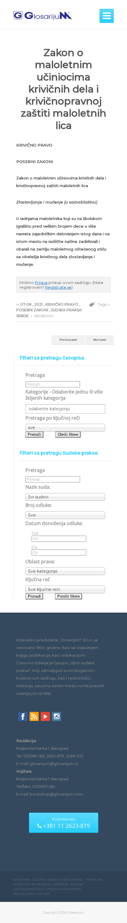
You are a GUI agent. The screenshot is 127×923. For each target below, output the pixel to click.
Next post (99, 339)
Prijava (41, 282)
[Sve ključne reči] (65, 589)
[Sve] (65, 515)
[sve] (65, 427)
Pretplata (93, 880)
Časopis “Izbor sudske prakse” (58, 880)
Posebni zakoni (32, 310)
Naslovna (21, 880)
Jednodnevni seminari (32, 884)
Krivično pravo (62, 304)
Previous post (68, 339)
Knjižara (61, 884)
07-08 (26, 304)
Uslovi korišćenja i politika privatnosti (47, 889)
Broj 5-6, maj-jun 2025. (31, 894)
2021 (39, 304)
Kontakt (77, 884)
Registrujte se (58, 287)
